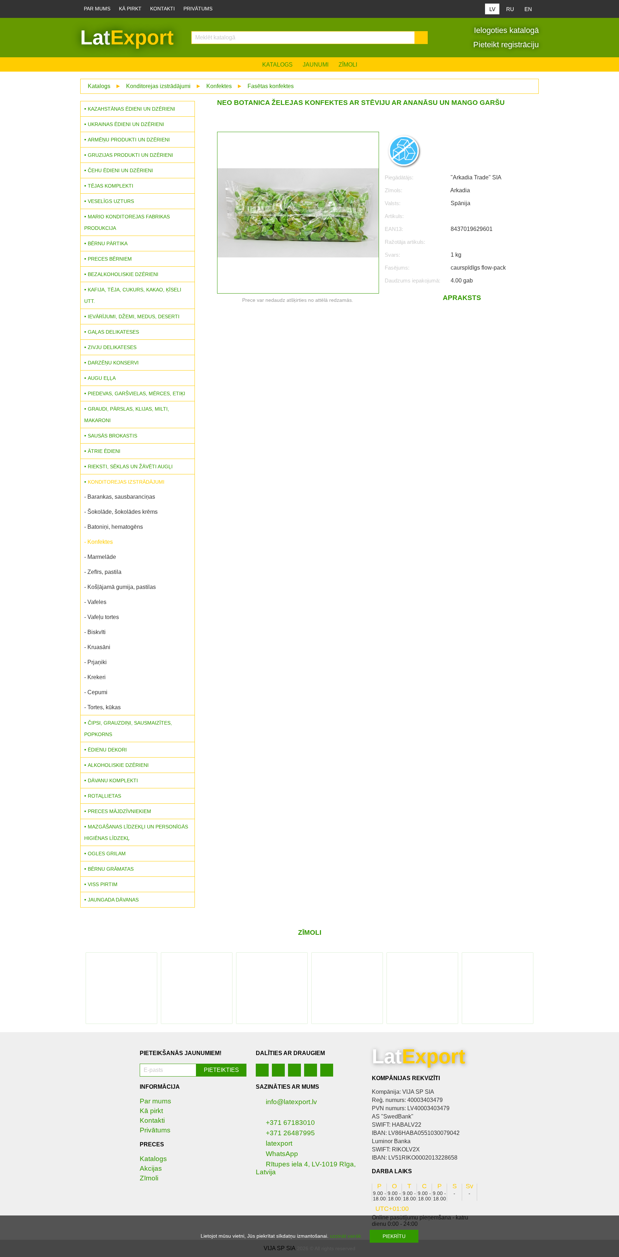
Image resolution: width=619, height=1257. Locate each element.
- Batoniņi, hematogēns (113, 527)
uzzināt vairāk (345, 1236)
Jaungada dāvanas (113, 900)
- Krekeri (95, 677)
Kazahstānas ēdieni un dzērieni (131, 109)
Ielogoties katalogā (505, 30)
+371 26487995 (290, 1133)
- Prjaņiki (95, 662)
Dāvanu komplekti (113, 780)
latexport (279, 1143)
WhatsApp (282, 1153)
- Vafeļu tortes (101, 617)
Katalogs (277, 65)
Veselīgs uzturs (111, 201)
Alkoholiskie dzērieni (118, 765)
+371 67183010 (290, 1122)
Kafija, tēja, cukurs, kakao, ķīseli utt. (132, 295)
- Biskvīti (95, 632)
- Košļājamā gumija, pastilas (120, 587)
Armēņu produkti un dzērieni (129, 139)
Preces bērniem (110, 259)
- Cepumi (95, 692)
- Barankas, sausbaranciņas (119, 497)
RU (510, 9)
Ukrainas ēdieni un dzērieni (126, 124)
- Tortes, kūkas (102, 707)
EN (528, 9)
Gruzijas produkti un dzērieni (130, 155)
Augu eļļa (102, 378)
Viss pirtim (102, 884)
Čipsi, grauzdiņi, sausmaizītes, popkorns (128, 728)
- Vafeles (95, 602)
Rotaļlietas (104, 796)
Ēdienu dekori (107, 750)
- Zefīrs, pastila (102, 572)
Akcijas (151, 1168)
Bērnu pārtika (108, 243)
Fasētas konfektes (271, 86)
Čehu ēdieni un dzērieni (120, 170)
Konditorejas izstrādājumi (158, 86)
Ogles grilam (107, 853)
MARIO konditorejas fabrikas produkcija (127, 222)
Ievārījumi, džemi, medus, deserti (133, 316)
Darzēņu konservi (113, 363)
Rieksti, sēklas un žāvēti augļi (130, 466)
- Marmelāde (100, 557)
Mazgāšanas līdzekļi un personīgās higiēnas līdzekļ (136, 832)
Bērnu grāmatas (111, 869)
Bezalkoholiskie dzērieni (123, 274)
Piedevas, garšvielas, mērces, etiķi (136, 393)
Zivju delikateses (112, 347)
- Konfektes (98, 542)
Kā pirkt (130, 8)
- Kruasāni (97, 647)
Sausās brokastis (112, 436)
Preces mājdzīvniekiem (119, 811)
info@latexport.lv (291, 1102)
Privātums (197, 8)
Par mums (97, 8)
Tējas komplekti (110, 186)
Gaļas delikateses (113, 332)
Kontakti (162, 8)
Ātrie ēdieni (104, 451)
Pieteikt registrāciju (505, 44)
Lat (127, 37)
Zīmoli (348, 65)
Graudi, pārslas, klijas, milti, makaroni (126, 414)
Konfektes (219, 86)
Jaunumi (315, 65)
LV (492, 9)
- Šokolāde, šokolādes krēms (121, 512)
